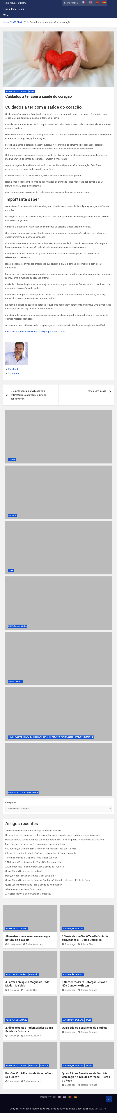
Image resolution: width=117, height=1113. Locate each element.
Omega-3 (44, 1066)
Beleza (6, 9)
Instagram (13, 373)
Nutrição (33, 974)
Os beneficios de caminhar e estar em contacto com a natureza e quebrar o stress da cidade (52, 835)
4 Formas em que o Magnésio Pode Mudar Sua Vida (31, 857)
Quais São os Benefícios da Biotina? (23, 871)
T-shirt (11, 460)
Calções (12, 515)
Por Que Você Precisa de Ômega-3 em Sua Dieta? (30, 875)
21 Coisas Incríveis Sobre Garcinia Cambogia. (28, 893)
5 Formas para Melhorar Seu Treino (23, 889)
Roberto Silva (87, 944)
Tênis (10, 571)
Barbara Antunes (34, 944)
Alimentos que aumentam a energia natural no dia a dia (33, 830)
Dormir (21, 9)
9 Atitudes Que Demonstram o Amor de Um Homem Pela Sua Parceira (40, 848)
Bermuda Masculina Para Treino (23, 793)
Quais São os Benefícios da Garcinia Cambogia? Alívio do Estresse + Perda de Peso (47, 880)
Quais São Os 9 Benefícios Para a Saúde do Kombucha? (33, 884)
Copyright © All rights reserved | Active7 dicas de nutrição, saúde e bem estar (49, 1108)
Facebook (13, 369)
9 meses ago (14, 944)
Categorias (10, 802)
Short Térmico (15, 682)
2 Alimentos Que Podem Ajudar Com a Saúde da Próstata (34, 866)
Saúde (13, 3)
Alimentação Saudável (16, 92)
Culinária (22, 3)
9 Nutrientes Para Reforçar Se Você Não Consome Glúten (34, 862)
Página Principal (71, 3)
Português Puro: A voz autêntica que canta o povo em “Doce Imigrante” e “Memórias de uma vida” (55, 839)
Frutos (89, 1066)
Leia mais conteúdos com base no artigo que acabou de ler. (35, 331)
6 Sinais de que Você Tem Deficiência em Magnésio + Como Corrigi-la (40, 853)
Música (6, 15)
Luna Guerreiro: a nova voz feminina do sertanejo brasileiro (35, 844)
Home (6, 3)
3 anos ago (70, 944)
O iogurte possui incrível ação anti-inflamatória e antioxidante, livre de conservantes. (28, 395)
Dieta (13, 9)
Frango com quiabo (96, 391)
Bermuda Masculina (17, 626)
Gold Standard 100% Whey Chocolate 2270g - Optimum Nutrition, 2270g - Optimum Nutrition (50, 737)
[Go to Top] (109, 1099)
